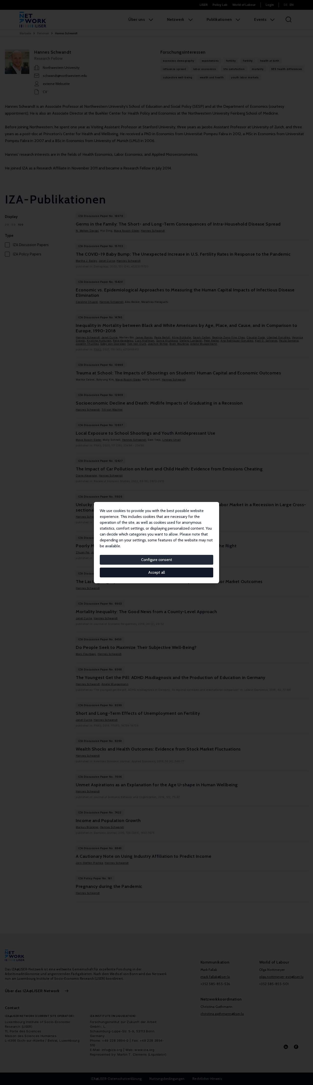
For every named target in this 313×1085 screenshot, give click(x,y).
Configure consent (156, 559)
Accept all (156, 572)
